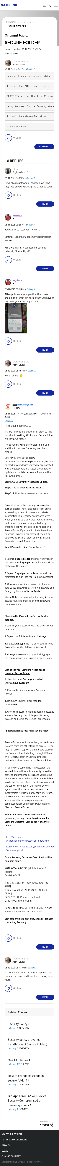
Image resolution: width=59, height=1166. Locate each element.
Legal (5, 1151)
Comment (44, 146)
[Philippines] (9, 4)
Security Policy (17, 1024)
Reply (45, 204)
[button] (49, 62)
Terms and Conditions (14, 1139)
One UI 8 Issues (18, 1060)
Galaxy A (31, 69)
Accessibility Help (12, 1134)
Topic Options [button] (48, 30)
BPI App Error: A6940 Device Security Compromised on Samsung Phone (27, 1100)
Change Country (11, 1156)
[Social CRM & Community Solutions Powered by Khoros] (46, 1123)
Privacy (6, 1145)
